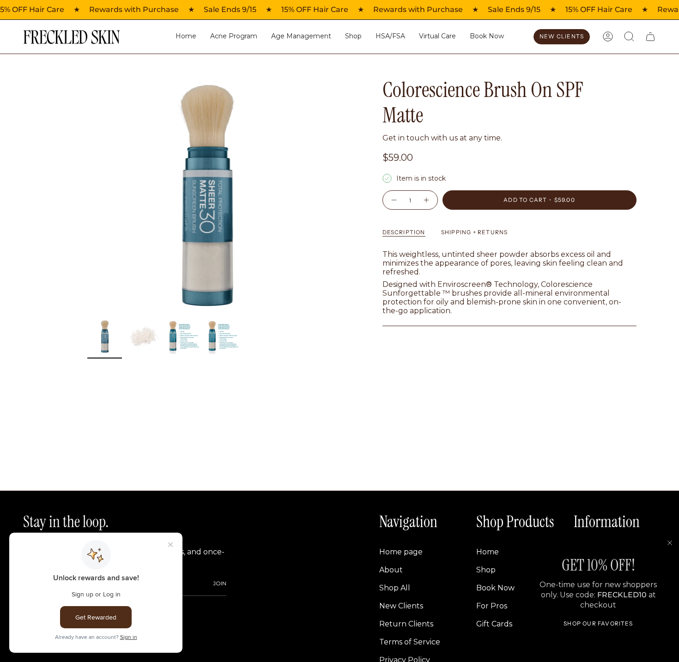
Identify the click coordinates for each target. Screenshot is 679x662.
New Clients (401, 605)
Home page (401, 551)
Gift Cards (494, 623)
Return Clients (406, 623)
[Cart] (650, 36)
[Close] (670, 543)
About (391, 569)
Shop (486, 569)
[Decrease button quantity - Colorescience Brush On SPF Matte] (393, 200)
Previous (87, 196)
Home (487, 551)
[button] (353, 36)
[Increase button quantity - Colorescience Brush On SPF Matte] (427, 200)
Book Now (495, 587)
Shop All (394, 587)
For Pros (491, 605)
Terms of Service (409, 642)
